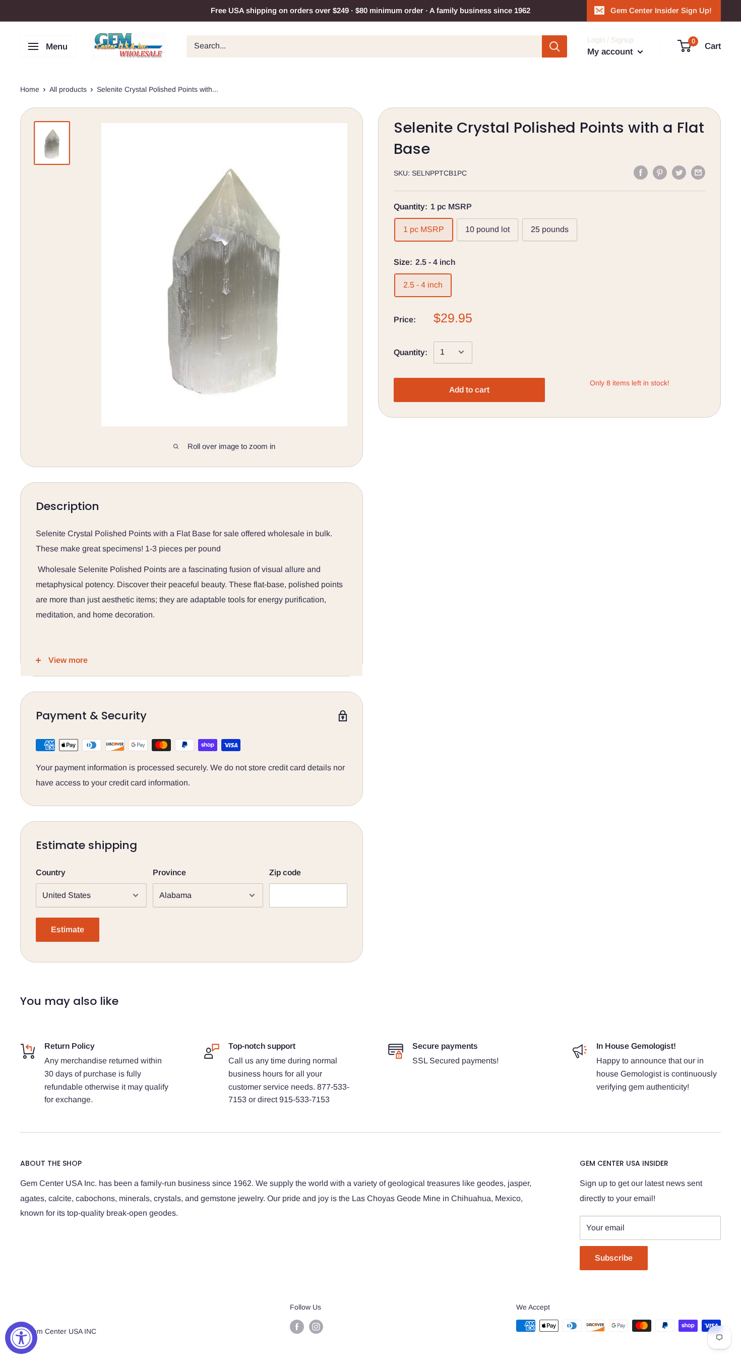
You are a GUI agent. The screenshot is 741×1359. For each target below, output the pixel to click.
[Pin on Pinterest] (660, 172)
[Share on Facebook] (641, 172)
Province (169, 872)
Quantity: (410, 352)
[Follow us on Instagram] (316, 1327)
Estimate (67, 929)
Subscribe (614, 1258)
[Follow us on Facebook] (297, 1327)
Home (29, 89)
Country (51, 872)
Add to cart (469, 389)
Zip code (285, 872)
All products (68, 89)
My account (611, 51)
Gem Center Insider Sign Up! (661, 10)
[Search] (554, 46)
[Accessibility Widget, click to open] (21, 1338)
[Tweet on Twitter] (679, 172)
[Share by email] (698, 172)
